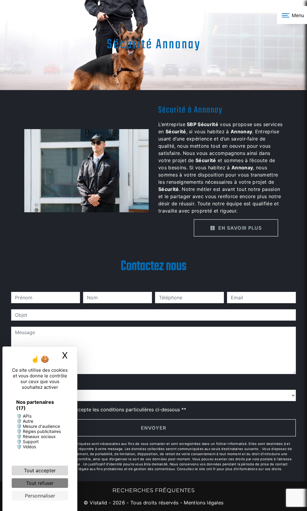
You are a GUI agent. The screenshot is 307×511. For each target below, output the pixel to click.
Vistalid (98, 503)
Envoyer (153, 428)
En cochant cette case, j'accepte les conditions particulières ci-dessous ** (101, 410)
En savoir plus (239, 228)
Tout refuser (40, 483)
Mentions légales (202, 503)
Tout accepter (40, 470)
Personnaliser (40, 496)
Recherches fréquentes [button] (153, 490)
